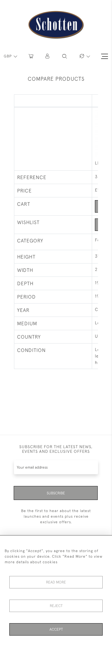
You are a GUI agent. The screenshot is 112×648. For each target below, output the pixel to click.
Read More (56, 582)
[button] (47, 56)
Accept (56, 629)
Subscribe (56, 493)
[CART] (31, 56)
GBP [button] (8, 56)
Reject (56, 606)
